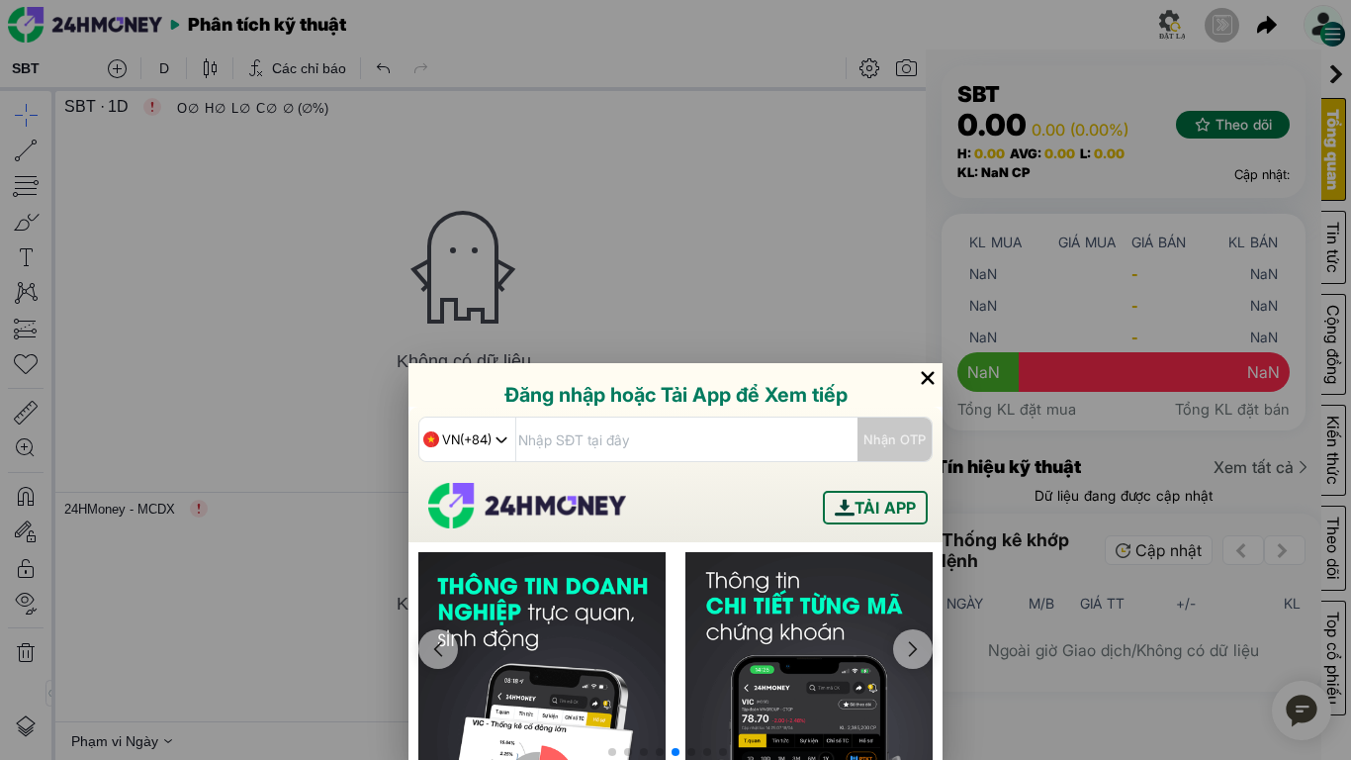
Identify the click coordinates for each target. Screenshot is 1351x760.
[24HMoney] (527, 522)
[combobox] (467, 439)
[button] (612, 752)
